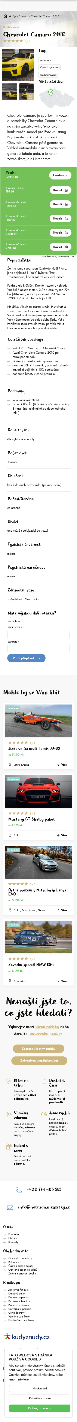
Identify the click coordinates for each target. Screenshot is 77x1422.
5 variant (58, 175)
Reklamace (14, 1262)
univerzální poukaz (45, 1034)
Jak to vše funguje (18, 1289)
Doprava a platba (18, 1297)
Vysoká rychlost (49, 67)
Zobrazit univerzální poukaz (39, 1060)
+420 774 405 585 (44, 1190)
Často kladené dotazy (20, 1266)
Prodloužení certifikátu (21, 1320)
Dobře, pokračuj (40, 1408)
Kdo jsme (13, 1234)
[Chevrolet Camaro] (18, 65)
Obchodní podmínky (20, 1258)
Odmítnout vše (40, 1398)
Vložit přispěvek (24, 658)
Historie (12, 1238)
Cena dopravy (16, 1312)
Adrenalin (46, 60)
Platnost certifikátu (18, 1305)
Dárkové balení (17, 1293)
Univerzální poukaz (19, 1309)
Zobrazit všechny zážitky (38, 1048)
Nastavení (40, 1388)
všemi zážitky (47, 1027)
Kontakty (13, 1242)
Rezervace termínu (19, 1301)
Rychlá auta (19, 16)
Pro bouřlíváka (48, 75)
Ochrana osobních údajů (22, 1269)
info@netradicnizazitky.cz (44, 1207)
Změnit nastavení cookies (23, 1273)
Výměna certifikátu (19, 1316)
